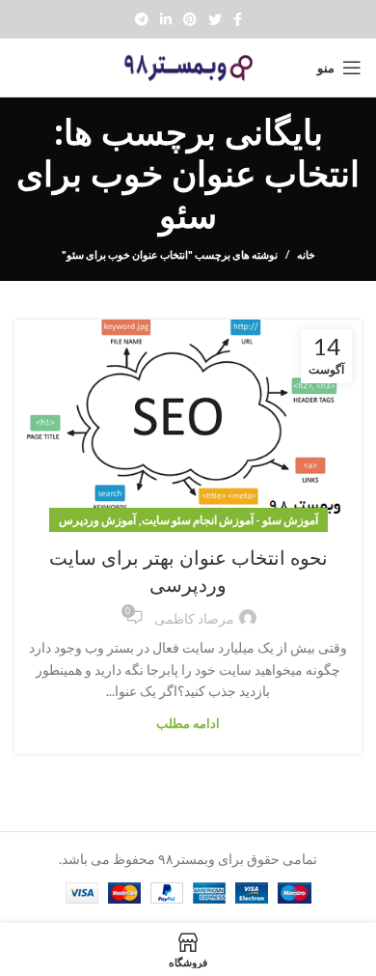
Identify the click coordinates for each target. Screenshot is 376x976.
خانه (306, 254)
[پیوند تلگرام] (141, 19)
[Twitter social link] (215, 19)
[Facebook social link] (238, 19)
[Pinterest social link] (189, 19)
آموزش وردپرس (97, 520)
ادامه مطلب (188, 723)
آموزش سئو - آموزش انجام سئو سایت (230, 520)
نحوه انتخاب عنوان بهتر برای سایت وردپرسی (188, 571)
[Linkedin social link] (165, 19)
